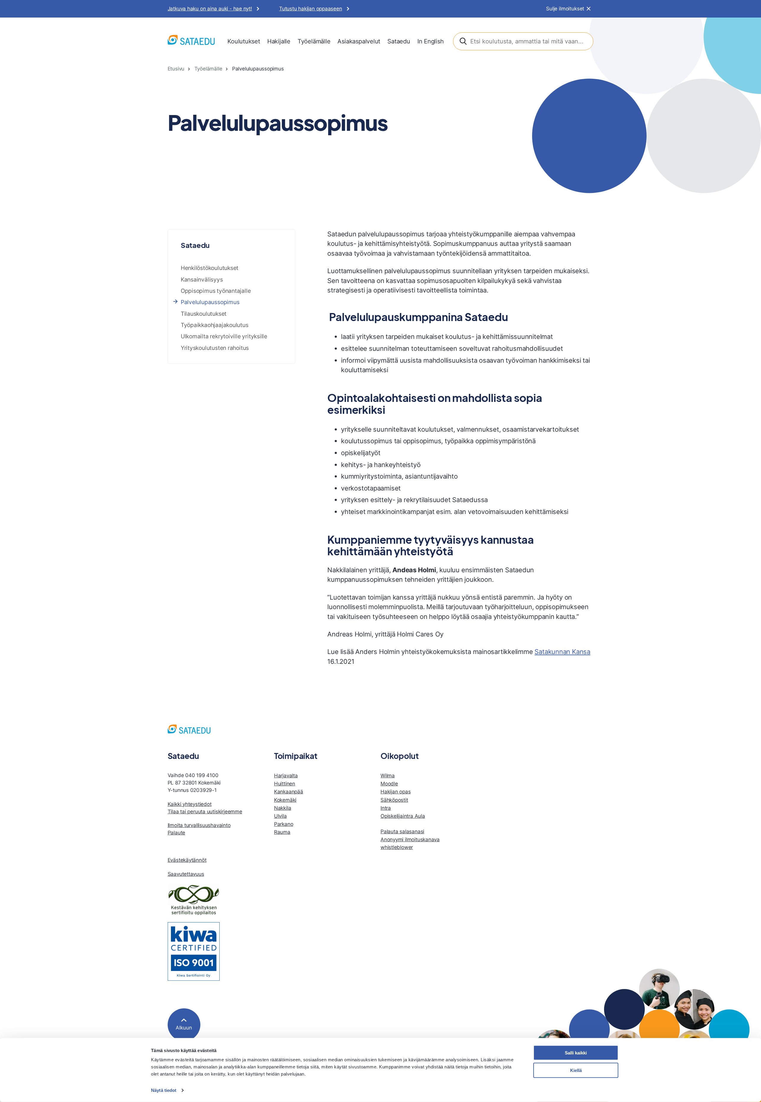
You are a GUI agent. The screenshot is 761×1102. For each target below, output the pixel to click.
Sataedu (398, 41)
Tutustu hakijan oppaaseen (310, 9)
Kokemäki (285, 800)
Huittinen (284, 784)
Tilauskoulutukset (204, 313)
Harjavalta (286, 776)
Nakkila (282, 808)
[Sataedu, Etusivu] (191, 41)
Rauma (282, 832)
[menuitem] (244, 41)
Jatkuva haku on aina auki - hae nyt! (210, 9)
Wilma (387, 776)
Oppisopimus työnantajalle (216, 290)
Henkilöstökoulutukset (209, 267)
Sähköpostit (394, 800)
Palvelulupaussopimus (210, 302)
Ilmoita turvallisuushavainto (199, 825)
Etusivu (176, 69)
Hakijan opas (395, 792)
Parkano (283, 824)
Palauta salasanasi (402, 831)
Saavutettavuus (186, 874)
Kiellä (576, 1070)
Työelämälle (314, 41)
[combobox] (523, 41)
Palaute (176, 833)
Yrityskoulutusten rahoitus (215, 347)
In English (430, 41)
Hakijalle (278, 41)
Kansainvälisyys (202, 279)
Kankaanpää (288, 792)
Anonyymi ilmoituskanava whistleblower (410, 843)
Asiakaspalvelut (358, 41)
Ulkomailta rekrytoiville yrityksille (224, 336)
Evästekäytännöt (187, 860)
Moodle (389, 784)
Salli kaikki (576, 1052)
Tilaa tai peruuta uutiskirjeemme (205, 812)
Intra (385, 808)
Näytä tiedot (163, 1090)
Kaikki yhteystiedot (190, 804)
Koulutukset (243, 41)
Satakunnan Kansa (562, 651)
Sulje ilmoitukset (565, 9)
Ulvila (280, 816)
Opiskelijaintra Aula (402, 816)
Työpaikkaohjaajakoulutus (215, 324)
